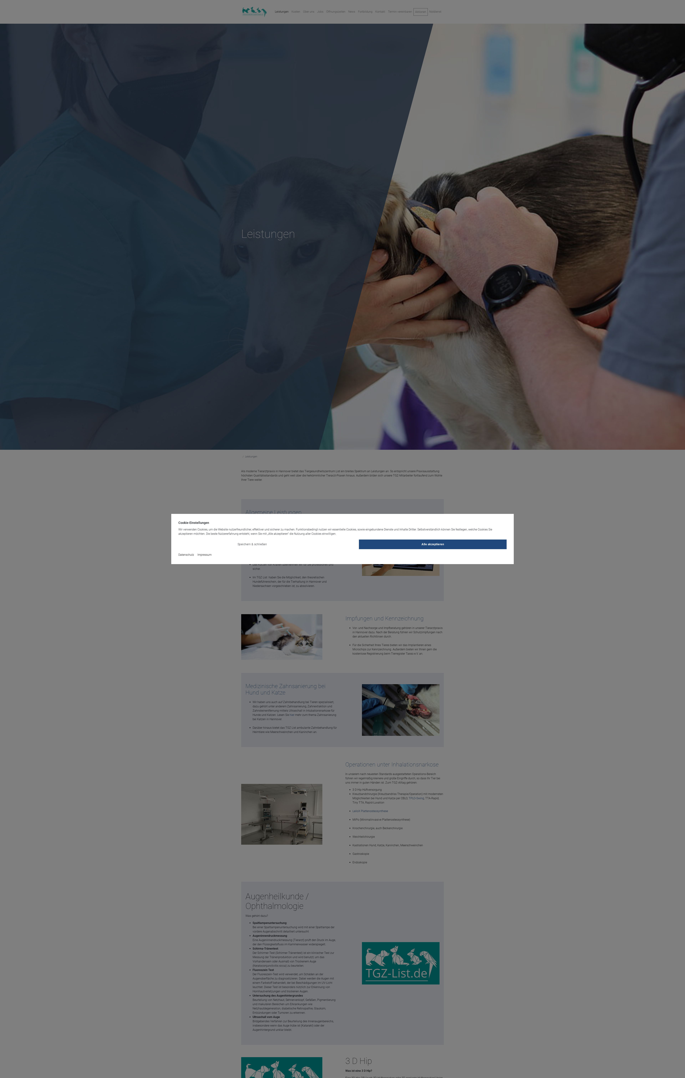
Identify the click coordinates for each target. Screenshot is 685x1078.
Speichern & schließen (252, 544)
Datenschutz (186, 554)
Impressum (204, 554)
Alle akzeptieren (433, 544)
